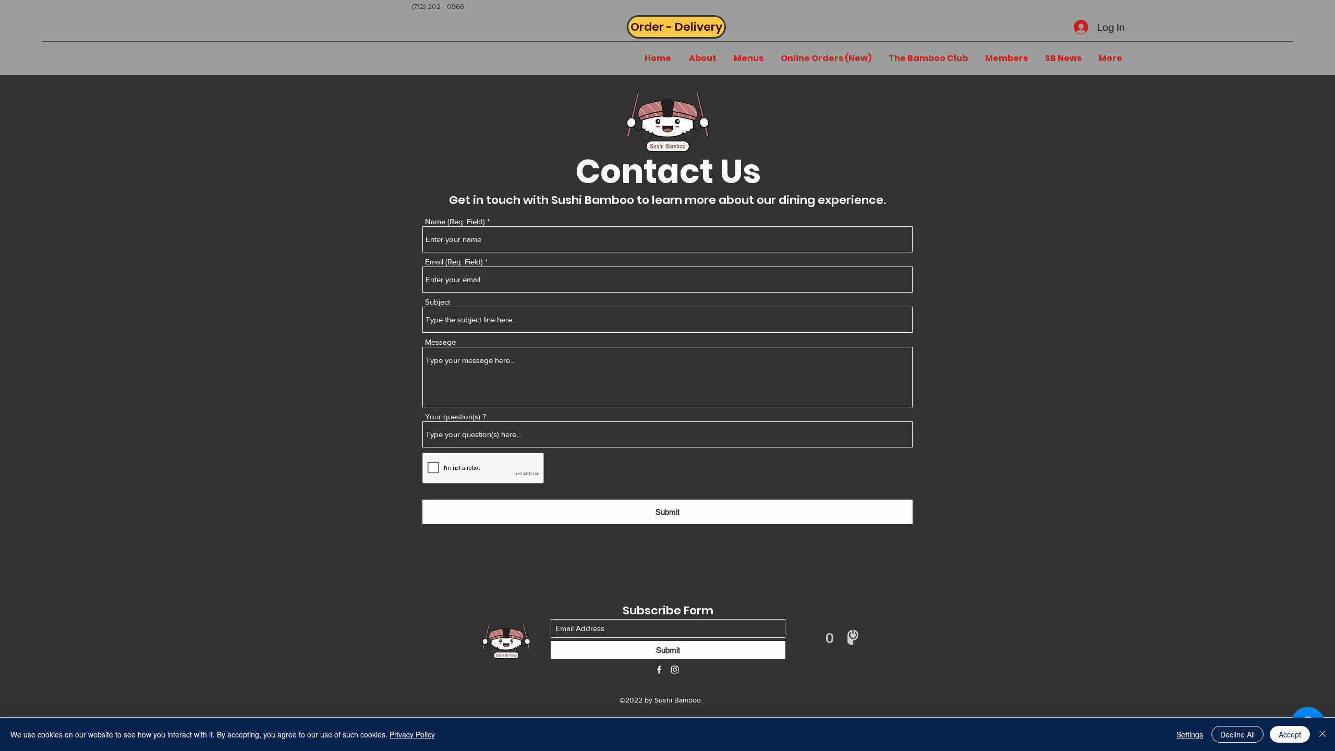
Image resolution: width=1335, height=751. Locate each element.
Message (440, 342)
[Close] (1322, 734)
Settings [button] (1189, 734)
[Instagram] (675, 669)
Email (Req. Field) (454, 261)
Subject (437, 302)
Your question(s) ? (455, 416)
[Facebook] (659, 669)
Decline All (1237, 734)
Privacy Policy (412, 734)
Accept (1290, 734)
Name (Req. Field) (455, 221)
